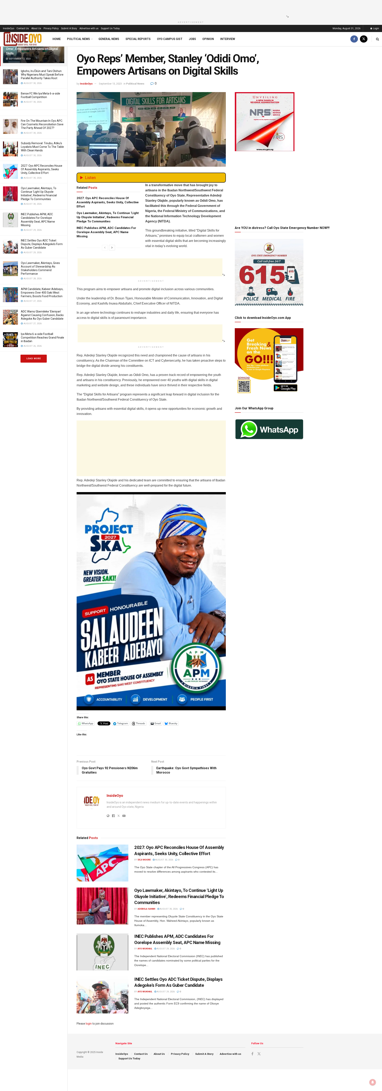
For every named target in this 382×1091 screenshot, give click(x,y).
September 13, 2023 (110, 83)
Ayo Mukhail (145, 948)
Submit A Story (69, 28)
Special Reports (138, 39)
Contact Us (23, 28)
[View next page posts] (112, 247)
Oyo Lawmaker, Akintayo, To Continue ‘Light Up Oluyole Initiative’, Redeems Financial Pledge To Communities (108, 217)
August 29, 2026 (165, 948)
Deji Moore (144, 859)
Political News (78, 39)
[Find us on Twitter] (363, 39)
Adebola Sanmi (146, 909)
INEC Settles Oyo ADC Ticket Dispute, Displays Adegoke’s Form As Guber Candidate (42, 244)
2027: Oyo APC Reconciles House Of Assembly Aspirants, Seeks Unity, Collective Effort (41, 169)
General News (108, 39)
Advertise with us (88, 28)
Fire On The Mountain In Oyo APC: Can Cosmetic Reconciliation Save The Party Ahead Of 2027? (42, 124)
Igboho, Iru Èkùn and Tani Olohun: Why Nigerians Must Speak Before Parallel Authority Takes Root (42, 74)
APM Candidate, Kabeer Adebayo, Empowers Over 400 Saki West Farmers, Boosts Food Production (42, 292)
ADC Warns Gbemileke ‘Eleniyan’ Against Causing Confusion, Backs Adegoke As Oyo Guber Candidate (42, 315)
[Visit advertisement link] (151, 601)
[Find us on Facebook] (354, 39)
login (89, 1023)
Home (57, 39)
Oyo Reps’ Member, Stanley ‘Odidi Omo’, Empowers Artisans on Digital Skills (32, 48)
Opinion (208, 39)
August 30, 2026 (164, 859)
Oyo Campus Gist (169, 39)
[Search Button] (377, 39)
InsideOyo (8, 28)
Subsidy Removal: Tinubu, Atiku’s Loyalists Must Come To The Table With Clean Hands (42, 147)
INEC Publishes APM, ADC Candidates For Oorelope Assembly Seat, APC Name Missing (106, 232)
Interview (227, 39)
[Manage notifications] (372, 1082)
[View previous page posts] (105, 247)
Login (375, 28)
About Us (36, 28)
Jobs (192, 39)
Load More (33, 358)
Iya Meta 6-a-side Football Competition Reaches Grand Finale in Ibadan (42, 337)
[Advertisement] (189, 9)
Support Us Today (110, 28)
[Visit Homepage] (22, 39)
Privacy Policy (51, 28)
